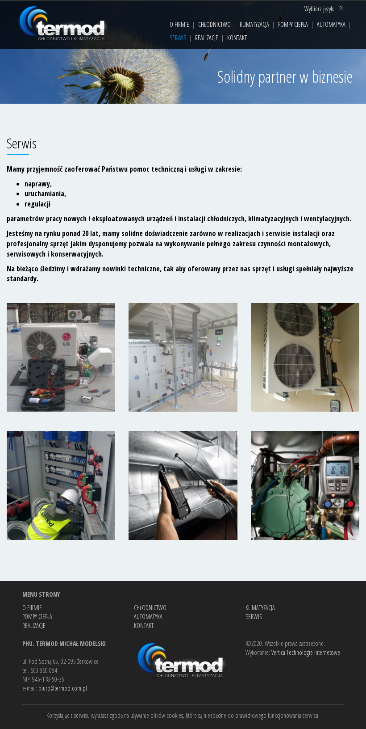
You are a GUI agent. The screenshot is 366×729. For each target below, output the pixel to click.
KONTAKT (237, 38)
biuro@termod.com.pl (62, 688)
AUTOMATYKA (331, 24)
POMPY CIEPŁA (293, 24)
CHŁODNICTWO (214, 24)
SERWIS (178, 38)
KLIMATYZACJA (254, 24)
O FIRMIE (179, 24)
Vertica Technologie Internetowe (305, 652)
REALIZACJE (206, 38)
